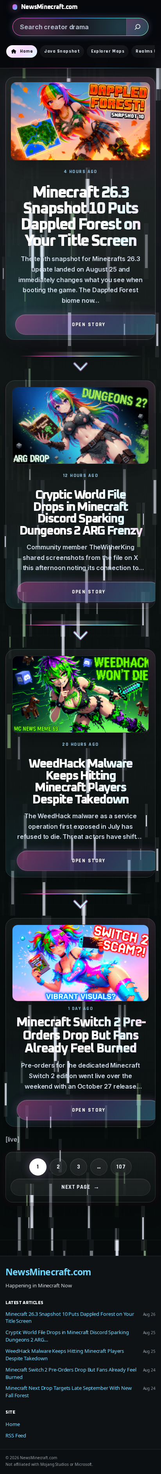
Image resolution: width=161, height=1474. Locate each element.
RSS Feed (15, 1435)
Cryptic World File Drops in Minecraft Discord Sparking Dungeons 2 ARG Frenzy (81, 513)
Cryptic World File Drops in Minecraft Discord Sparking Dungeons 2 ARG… (67, 1336)
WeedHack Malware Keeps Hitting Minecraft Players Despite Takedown (80, 782)
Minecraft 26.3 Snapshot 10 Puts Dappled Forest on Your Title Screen (80, 217)
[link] (80, 228)
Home (12, 1424)
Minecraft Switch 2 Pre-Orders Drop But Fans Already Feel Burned (80, 1035)
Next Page (80, 1187)
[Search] (137, 26)
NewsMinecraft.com (49, 7)
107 (121, 1166)
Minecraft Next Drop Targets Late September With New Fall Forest (68, 1391)
